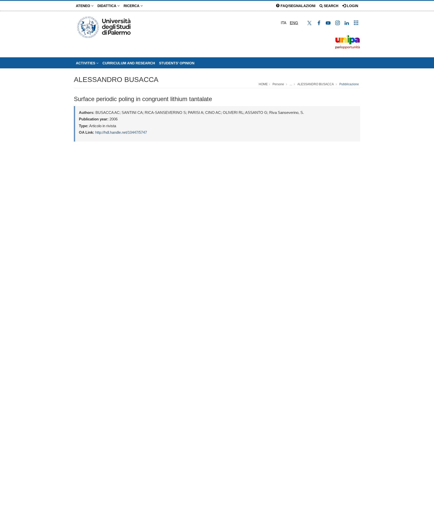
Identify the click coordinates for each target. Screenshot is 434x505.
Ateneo (83, 6)
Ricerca (132, 6)
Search (330, 6)
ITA (283, 23)
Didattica (107, 6)
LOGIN (352, 6)
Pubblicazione (349, 84)
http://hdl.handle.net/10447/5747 (121, 132)
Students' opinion (176, 63)
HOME (263, 84)
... (291, 84)
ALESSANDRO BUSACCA (116, 79)
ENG (294, 23)
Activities (86, 63)
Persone (278, 84)
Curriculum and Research (128, 63)
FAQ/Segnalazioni (297, 6)
